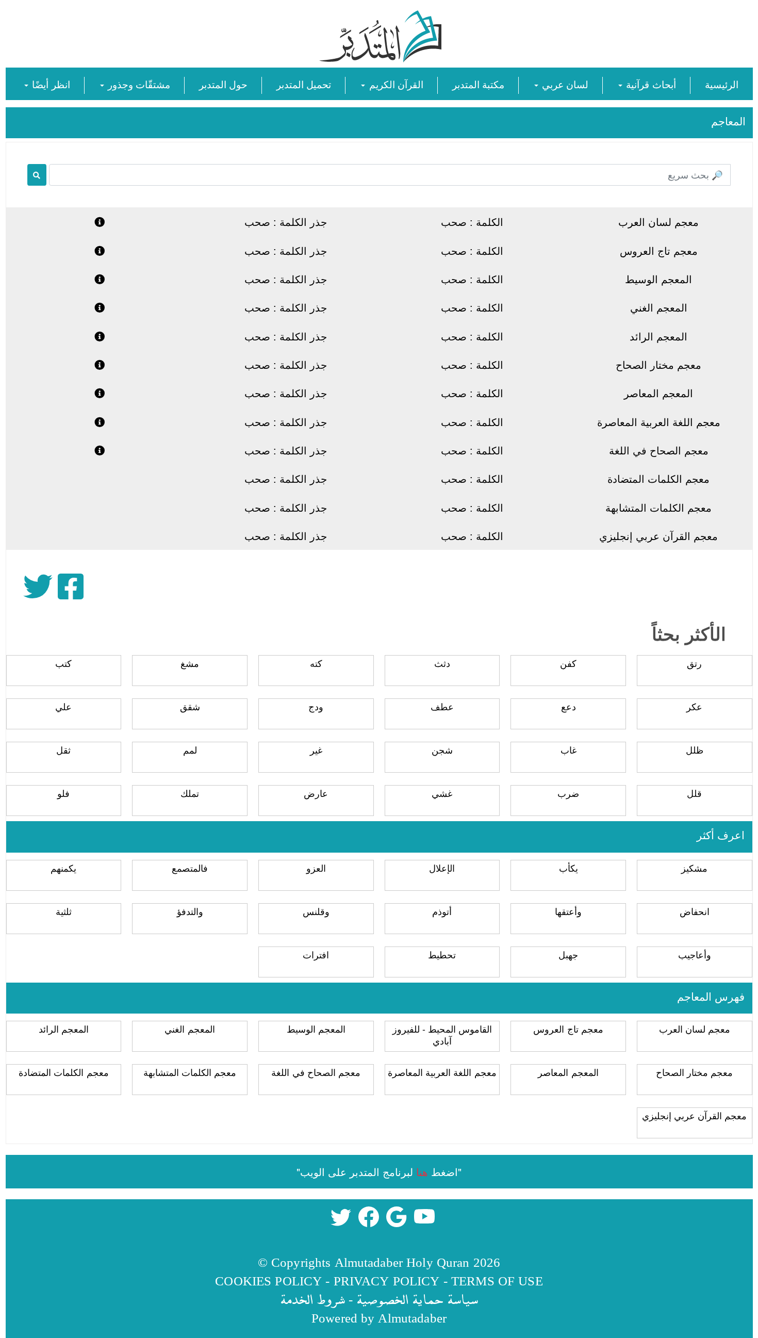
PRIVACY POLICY (387, 1280)
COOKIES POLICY (268, 1280)
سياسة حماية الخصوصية (417, 1299)
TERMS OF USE (497, 1280)
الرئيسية (721, 84)
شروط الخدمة (312, 1299)
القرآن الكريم (394, 84)
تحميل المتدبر (303, 84)
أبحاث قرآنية (649, 84)
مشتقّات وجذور (137, 84)
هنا (422, 1171)
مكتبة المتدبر (478, 84)
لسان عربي (563, 84)
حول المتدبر (223, 84)
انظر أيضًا (49, 84)
